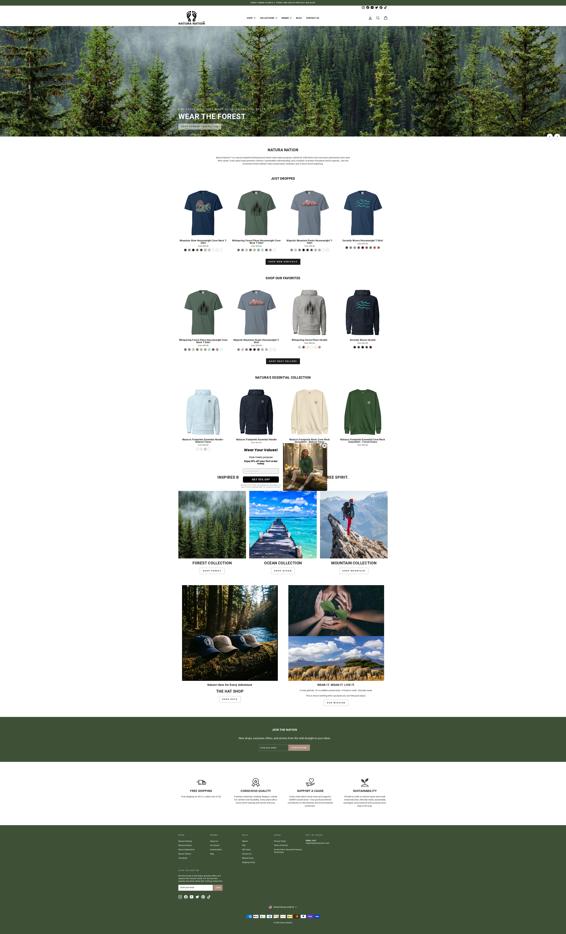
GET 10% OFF (261, 479)
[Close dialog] (325, 446)
